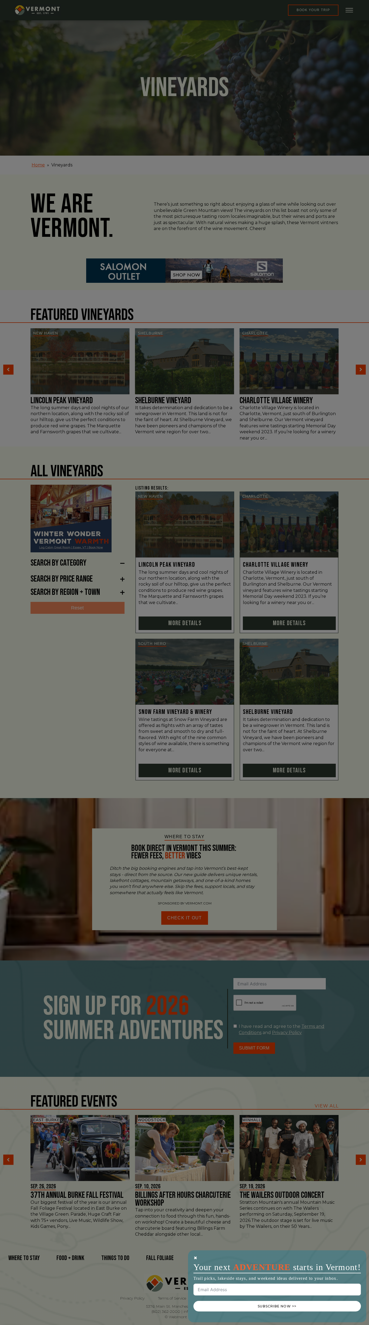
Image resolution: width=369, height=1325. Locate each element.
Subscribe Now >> (277, 1306)
